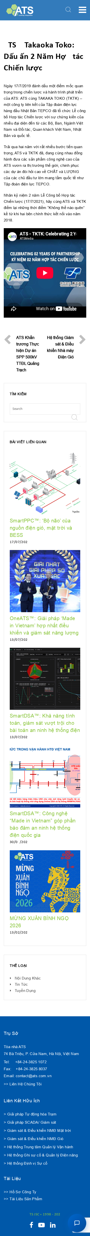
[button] (77, 1223)
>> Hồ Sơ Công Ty (20, 1192)
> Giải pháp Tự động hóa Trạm (30, 1114)
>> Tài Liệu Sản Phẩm (23, 1199)
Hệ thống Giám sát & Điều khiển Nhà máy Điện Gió (60, 347)
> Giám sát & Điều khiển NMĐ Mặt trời (37, 1130)
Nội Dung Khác (28, 978)
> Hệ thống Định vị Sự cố (26, 1163)
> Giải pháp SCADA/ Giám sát (30, 1122)
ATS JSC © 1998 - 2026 (45, 1214)
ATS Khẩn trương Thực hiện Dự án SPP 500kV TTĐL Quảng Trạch (27, 353)
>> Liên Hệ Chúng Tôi (23, 1084)
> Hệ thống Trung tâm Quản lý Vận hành (38, 1147)
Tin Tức (21, 984)
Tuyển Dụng (25, 990)
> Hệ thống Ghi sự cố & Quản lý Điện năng (41, 1155)
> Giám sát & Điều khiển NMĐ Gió (33, 1139)
